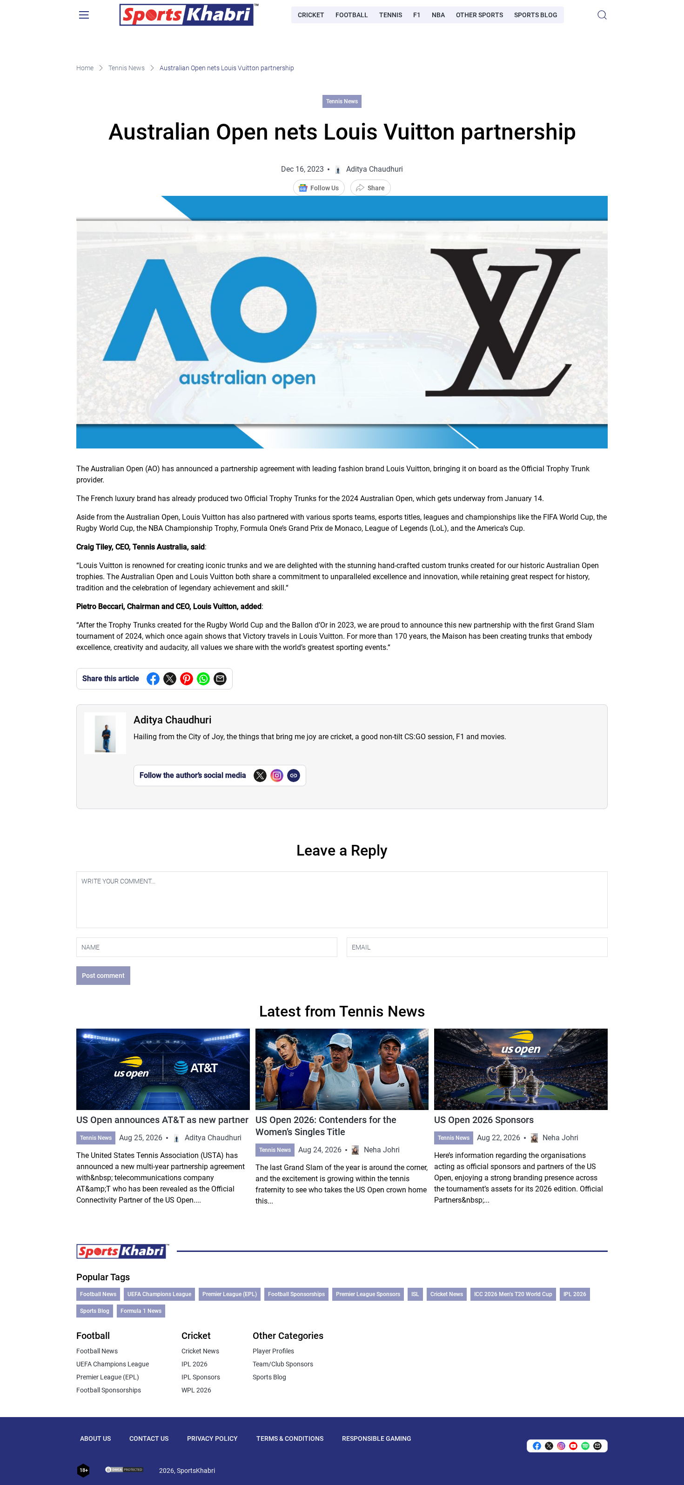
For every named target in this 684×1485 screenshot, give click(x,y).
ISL (415, 1294)
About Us (95, 1438)
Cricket (311, 15)
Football (351, 15)
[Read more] (163, 1118)
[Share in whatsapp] (203, 678)
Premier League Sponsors (368, 1294)
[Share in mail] (220, 678)
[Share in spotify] (585, 1446)
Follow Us (324, 188)
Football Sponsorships (296, 1294)
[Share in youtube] (573, 1446)
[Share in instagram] (561, 1446)
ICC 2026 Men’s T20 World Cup (513, 1294)
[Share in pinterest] (186, 678)
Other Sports (479, 15)
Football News (98, 1294)
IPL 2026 (574, 1294)
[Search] (602, 14)
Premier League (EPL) (229, 1294)
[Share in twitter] (169, 678)
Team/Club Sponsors (283, 1364)
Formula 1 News (141, 1311)
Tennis (390, 15)
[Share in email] (597, 1446)
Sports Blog (535, 15)
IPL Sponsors (200, 1377)
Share (376, 188)
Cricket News (446, 1294)
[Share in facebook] (153, 678)
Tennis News (126, 68)
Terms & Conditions (289, 1438)
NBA (438, 15)
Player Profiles (273, 1351)
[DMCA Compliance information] (124, 1470)
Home (85, 68)
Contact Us (148, 1438)
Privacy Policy (212, 1438)
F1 (417, 15)
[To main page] (189, 15)
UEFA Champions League (159, 1294)
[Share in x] (549, 1446)
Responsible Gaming (376, 1438)
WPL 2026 (196, 1390)
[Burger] (83, 14)
